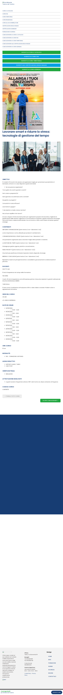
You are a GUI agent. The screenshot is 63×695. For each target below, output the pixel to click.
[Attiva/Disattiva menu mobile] (60, 4)
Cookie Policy (28, 673)
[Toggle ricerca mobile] (57, 4)
